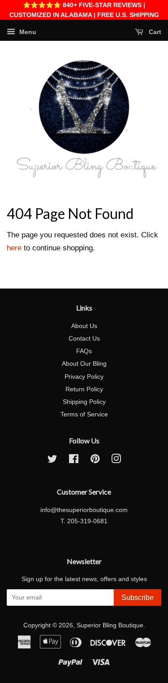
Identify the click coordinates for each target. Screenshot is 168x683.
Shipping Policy (84, 401)
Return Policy (84, 389)
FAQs (84, 351)
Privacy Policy (84, 376)
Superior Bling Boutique (110, 625)
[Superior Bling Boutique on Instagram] (116, 460)
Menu (26, 31)
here (14, 248)
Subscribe (137, 597)
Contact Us (84, 338)
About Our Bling (84, 363)
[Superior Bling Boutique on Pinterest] (95, 460)
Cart (154, 31)
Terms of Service (84, 414)
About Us (84, 325)
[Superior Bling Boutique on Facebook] (74, 460)
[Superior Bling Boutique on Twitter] (52, 460)
